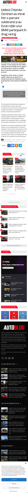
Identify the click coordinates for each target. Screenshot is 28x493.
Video (4, 37)
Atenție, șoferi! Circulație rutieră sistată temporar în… (16, 218)
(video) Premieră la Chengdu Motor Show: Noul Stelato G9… (18, 231)
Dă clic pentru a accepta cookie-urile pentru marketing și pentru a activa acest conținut (14, 94)
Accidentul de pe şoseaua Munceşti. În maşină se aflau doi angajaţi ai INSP (18, 417)
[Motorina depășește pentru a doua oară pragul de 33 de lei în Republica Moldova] (8, 179)
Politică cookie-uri (13, 491)
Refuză (14, 483)
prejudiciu (17, 141)
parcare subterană (10, 141)
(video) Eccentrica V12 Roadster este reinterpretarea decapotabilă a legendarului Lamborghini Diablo (17, 452)
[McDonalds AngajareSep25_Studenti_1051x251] (14, 59)
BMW (14, 139)
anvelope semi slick (8, 139)
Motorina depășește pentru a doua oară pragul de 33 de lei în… (17, 224)
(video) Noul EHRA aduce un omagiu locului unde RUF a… (18, 211)
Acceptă (14, 479)
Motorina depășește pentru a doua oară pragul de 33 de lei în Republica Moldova (17, 383)
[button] (26, 463)
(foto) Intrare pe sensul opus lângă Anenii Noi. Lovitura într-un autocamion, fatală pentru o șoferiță (18, 438)
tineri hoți (22, 141)
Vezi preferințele (14, 488)
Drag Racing (18, 139)
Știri (12, 37)
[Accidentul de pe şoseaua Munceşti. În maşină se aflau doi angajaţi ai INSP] (4, 417)
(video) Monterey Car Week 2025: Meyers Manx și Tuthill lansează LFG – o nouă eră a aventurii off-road (17, 431)
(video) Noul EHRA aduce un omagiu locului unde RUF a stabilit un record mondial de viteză (18, 370)
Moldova (8, 37)
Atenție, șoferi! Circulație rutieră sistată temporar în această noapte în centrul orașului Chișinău (18, 376)
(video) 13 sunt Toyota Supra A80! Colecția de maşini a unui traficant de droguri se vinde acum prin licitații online (17, 410)
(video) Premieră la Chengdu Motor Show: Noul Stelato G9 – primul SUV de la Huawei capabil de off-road (18, 389)
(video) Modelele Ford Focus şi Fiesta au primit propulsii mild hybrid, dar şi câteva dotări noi (16, 423)
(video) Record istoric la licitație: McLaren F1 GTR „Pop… (17, 238)
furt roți (23, 139)
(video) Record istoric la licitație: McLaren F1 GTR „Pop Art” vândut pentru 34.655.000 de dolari (17, 395)
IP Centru (3, 141)
